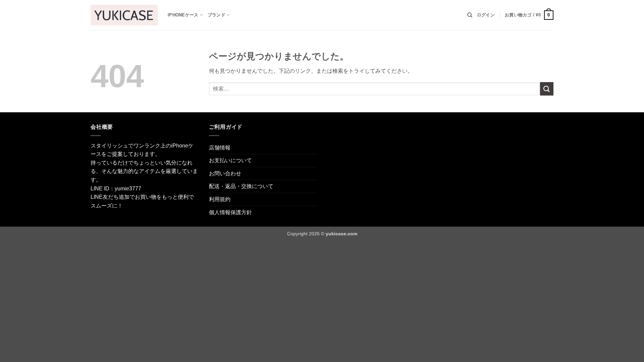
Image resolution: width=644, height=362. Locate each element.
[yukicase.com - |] (124, 15)
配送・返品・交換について (241, 186)
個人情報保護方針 (230, 212)
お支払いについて (230, 160)
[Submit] (546, 88)
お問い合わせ (225, 173)
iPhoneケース (183, 14)
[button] (486, 15)
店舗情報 (219, 147)
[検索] (469, 15)
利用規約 (219, 199)
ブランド (216, 14)
